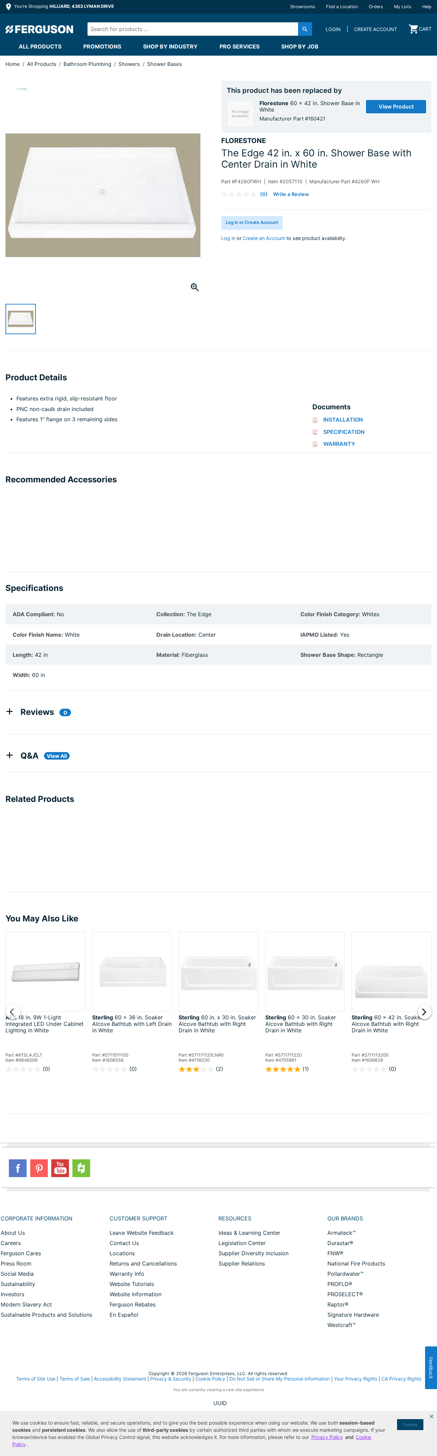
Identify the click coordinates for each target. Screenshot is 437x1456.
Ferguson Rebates (133, 1304)
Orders (376, 6)
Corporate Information (36, 1218)
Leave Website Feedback (142, 1233)
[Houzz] (81, 1168)
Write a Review (291, 194)
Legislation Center (242, 1243)
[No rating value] (240, 194)
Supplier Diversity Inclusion (253, 1253)
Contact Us (124, 1243)
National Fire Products (356, 1263)
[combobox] (194, 29)
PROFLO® (339, 1284)
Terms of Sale (74, 1379)
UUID (220, 1403)
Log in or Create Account (252, 222)
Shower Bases (164, 64)
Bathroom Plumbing (88, 64)
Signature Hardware (353, 1314)
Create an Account (264, 238)
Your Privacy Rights (355, 1379)
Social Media (17, 1273)
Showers (129, 64)
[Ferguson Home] (39, 29)
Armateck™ (341, 1232)
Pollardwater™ (345, 1273)
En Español (124, 1314)
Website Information (135, 1294)
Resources (234, 1218)
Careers (11, 1243)
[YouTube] (60, 1168)
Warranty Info (127, 1273)
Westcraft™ (341, 1324)
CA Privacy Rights (401, 1379)
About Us (13, 1232)
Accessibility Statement (120, 1379)
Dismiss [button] (410, 1424)
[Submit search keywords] (305, 29)
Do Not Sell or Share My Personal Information (279, 1379)
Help (427, 6)
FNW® (335, 1253)
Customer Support (138, 1218)
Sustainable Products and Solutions (46, 1314)
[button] (431, 1416)
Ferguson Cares (21, 1253)
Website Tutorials (132, 1284)
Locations (122, 1253)
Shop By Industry (170, 46)
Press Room (16, 1263)
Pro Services (239, 46)
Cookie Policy (210, 1379)
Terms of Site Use (35, 1379)
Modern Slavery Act (26, 1304)
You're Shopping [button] (63, 6)
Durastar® (340, 1243)
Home (12, 64)
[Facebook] (18, 1168)
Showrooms (302, 6)
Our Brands (345, 1218)
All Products (40, 46)
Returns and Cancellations (143, 1263)
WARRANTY (339, 443)
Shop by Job (300, 46)
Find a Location (342, 6)
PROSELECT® (345, 1294)
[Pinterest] (39, 1168)
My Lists (402, 6)
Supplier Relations (241, 1263)
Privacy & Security (170, 1379)
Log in (228, 238)
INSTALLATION (343, 419)
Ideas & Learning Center (249, 1232)
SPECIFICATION (344, 431)
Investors (12, 1294)
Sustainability (18, 1284)
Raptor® (338, 1304)
